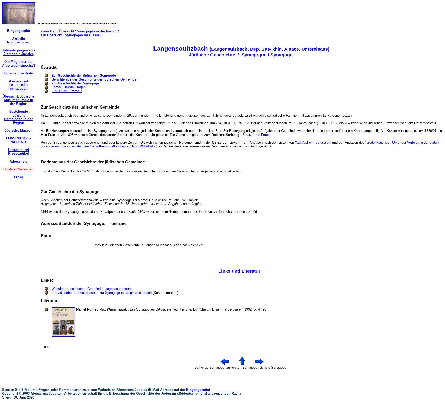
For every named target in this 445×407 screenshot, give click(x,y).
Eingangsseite (197, 390)
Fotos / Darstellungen (69, 87)
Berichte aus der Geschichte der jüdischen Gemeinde (94, 79)
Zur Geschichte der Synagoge (75, 83)
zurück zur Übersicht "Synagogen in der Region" (80, 31)
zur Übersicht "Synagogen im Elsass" (71, 35)
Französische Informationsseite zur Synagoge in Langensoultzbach (102, 293)
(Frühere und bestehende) (18, 85)
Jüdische (18, 73)
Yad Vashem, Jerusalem (313, 142)
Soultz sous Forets (256, 135)
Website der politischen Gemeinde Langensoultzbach (91, 289)
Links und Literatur (67, 91)
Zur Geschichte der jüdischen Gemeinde (84, 75)
